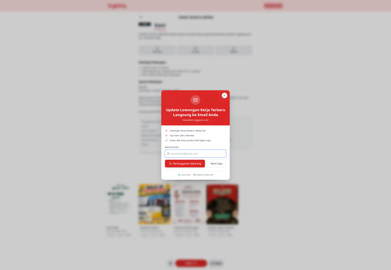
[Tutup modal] (224, 95)
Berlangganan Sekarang (187, 163)
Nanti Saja (216, 163)
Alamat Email (171, 147)
